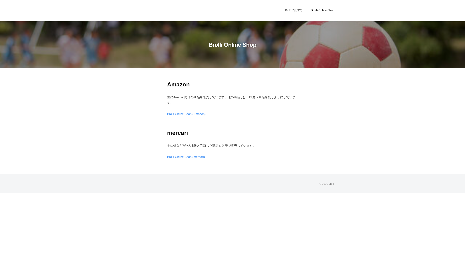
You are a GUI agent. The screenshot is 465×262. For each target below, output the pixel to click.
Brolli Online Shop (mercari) (186, 157)
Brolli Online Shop (322, 10)
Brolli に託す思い (295, 10)
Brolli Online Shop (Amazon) (186, 114)
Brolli (331, 183)
